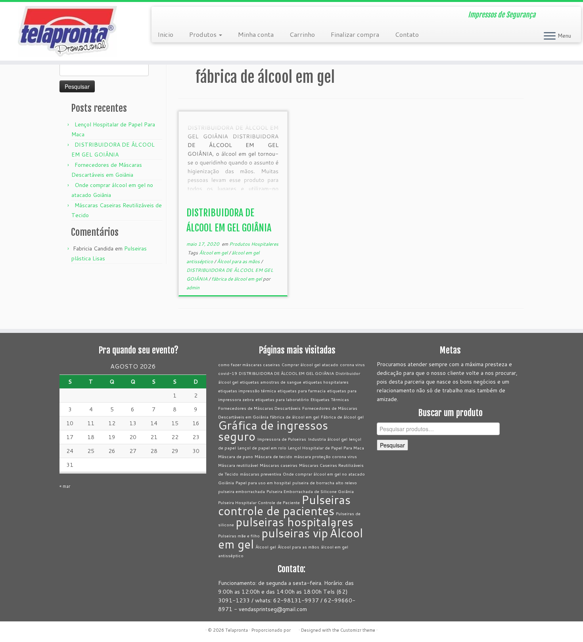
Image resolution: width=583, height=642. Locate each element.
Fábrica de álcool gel (342, 417)
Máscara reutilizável (238, 465)
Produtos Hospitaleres (253, 244)
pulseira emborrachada (241, 491)
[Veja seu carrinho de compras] (565, 12)
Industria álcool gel (327, 439)
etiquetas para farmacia (302, 391)
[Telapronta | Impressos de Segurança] (67, 31)
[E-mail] (162, 16)
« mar (64, 486)
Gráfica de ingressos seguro (273, 430)
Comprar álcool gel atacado (310, 364)
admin (192, 287)
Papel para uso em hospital (263, 482)
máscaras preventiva (260, 474)
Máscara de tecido (273, 456)
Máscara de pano (235, 456)
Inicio (165, 34)
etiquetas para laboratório (282, 399)
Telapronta (236, 630)
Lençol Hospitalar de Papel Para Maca (326, 448)
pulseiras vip (294, 533)
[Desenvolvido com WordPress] (294, 628)
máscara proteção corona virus (325, 456)
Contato (407, 34)
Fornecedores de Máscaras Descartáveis (259, 408)
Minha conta (256, 34)
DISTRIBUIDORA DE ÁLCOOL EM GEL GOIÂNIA (286, 373)
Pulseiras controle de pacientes (284, 505)
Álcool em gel (214, 252)
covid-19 (227, 373)
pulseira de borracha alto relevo (324, 482)
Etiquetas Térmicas (330, 399)
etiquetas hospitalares (326, 382)
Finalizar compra (355, 34)
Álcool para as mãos (239, 261)
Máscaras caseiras (278, 465)
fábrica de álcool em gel (237, 278)
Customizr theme (357, 630)
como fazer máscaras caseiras (249, 364)
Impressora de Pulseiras (281, 439)
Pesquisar (392, 445)
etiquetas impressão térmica (247, 391)
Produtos (203, 34)
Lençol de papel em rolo (262, 448)
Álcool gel (265, 547)
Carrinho (302, 34)
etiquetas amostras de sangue (270, 382)
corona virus (352, 364)
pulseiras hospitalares (294, 522)
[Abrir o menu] (550, 36)
